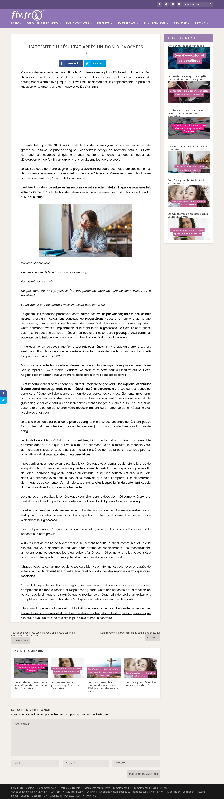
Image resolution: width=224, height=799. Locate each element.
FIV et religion (173, 791)
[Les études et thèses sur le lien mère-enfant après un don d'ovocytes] (188, 138)
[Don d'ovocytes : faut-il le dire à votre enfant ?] (188, 205)
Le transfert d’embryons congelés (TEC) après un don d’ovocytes (187, 78)
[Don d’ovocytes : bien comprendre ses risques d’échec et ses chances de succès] (104, 668)
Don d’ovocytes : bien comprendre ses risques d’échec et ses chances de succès (103, 687)
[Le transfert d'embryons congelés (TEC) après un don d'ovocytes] (188, 101)
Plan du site (17, 787)
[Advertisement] (86, 117)
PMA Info (91, 795)
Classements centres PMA (96, 787)
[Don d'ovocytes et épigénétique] (188, 68)
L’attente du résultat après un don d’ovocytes (188, 148)
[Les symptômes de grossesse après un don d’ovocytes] (67, 668)
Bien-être (180, 23)
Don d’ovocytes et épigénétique (186, 45)
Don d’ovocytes (77, 23)
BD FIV (60, 791)
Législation (188, 791)
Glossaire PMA (39, 795)
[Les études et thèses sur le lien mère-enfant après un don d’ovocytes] (31, 668)
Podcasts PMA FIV (74, 795)
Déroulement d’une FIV (42, 23)
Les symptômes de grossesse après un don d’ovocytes (65, 685)
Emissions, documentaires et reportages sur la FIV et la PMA (131, 791)
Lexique (25, 795)
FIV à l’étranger (155, 23)
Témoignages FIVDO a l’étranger (151, 787)
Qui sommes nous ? (47, 787)
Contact (30, 787)
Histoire (201, 791)
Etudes (14, 795)
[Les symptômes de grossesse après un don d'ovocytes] (188, 239)
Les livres (92, 791)
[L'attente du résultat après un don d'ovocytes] (188, 172)
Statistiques (56, 795)
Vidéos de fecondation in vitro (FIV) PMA (32, 791)
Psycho (200, 23)
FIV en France (126, 23)
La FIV (15, 23)
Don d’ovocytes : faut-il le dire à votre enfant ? (140, 684)
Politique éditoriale (70, 787)
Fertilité (103, 23)
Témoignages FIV (122, 787)
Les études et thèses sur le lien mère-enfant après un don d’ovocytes (30, 685)
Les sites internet (75, 791)
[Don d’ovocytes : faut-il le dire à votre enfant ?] (140, 668)
